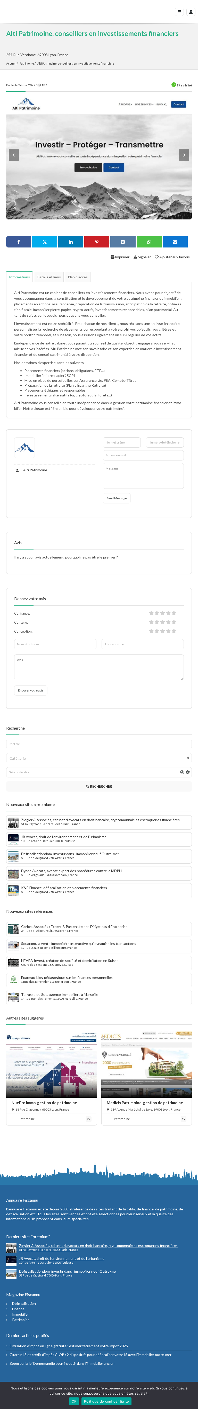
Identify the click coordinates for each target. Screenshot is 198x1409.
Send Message (117, 498)
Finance (18, 1309)
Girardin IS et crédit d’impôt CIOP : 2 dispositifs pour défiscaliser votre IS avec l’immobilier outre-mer (90, 1354)
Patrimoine (27, 63)
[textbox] (99, 758)
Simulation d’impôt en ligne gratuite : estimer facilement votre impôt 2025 (69, 1346)
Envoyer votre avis (31, 690)
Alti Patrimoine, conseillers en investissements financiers (75, 63)
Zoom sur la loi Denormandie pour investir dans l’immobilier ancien (62, 1363)
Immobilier (20, 1314)
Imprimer (121, 257)
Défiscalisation (24, 1303)
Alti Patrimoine (34, 470)
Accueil (11, 63)
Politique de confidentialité (106, 1401)
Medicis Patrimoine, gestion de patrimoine (145, 1102)
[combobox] (99, 758)
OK (74, 1401)
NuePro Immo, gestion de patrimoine (44, 1102)
